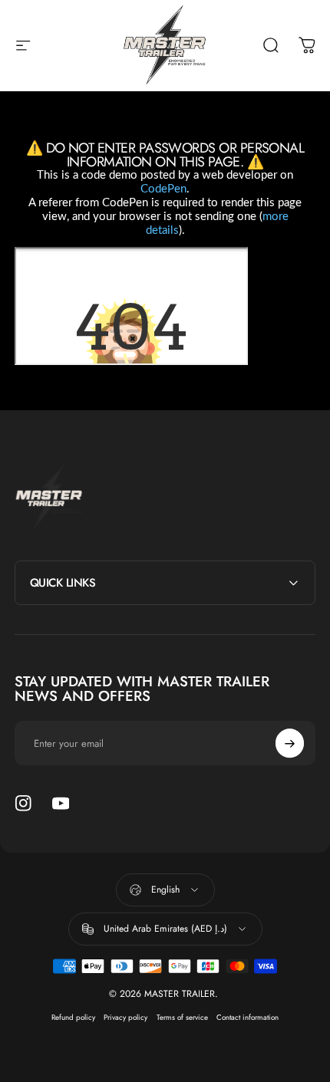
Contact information (247, 1017)
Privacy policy (125, 1017)
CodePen (163, 189)
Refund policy (73, 1017)
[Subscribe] (290, 743)
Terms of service (182, 1017)
